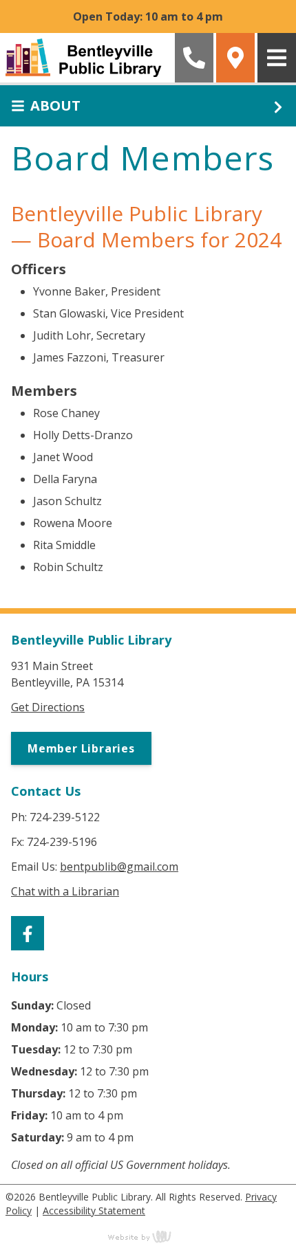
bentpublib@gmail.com (119, 866)
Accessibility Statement (94, 1210)
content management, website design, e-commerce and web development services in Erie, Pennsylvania (148, 1236)
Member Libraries (81, 748)
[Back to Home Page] (86, 57)
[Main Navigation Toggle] (276, 57)
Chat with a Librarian (65, 891)
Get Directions (48, 707)
